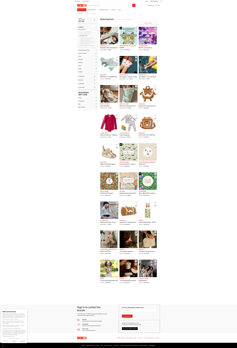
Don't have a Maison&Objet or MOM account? (133, 307)
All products (80, 13)
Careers (97, 345)
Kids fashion (93, 13)
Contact (140, 337)
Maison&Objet (77, 1)
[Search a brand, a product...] (133, 5)
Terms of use (116, 345)
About (135, 337)
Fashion (86, 13)
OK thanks (23, 341)
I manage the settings (14, 341)
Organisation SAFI (90, 345)
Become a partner (108, 345)
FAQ (144, 337)
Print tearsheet (129, 19)
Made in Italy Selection (92, 9)
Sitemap (157, 337)
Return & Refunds (143, 345)
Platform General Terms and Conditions (129, 345)
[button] (2, 345)
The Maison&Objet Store (104, 9)
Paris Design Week (85, 1)
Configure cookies (120, 337)
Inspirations (113, 9)
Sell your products (154, 1)
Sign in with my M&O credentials (130, 328)
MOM (82, 5)
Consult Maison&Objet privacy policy (8, 336)
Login (158, 5)
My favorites (151, 5)
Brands (119, 9)
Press (101, 345)
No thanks (6, 341)
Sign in (146, 1)
